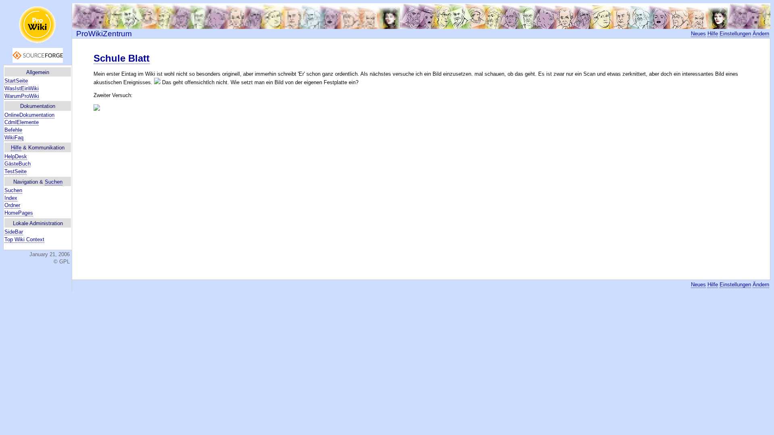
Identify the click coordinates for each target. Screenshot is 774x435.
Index (10, 198)
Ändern (761, 34)
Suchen (53, 182)
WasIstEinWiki (21, 88)
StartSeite (16, 81)
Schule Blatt (122, 58)
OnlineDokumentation (29, 115)
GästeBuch (17, 164)
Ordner (12, 205)
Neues (698, 34)
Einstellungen (735, 34)
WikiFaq (13, 138)
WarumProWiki (21, 96)
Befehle (13, 130)
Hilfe (16, 148)
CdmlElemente (21, 122)
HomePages (18, 213)
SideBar (13, 232)
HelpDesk (15, 156)
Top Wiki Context (24, 239)
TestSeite (15, 171)
